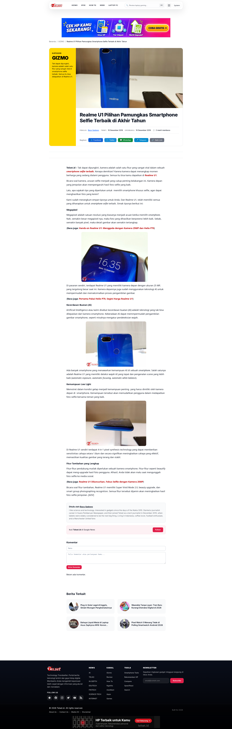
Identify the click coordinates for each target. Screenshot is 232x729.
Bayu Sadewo (93, 130)
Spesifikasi (128, 686)
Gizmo (109, 673)
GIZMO (75, 5)
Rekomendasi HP (131, 677)
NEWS (102, 5)
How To (110, 681)
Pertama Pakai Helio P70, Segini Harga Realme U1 (106, 298)
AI (90, 673)
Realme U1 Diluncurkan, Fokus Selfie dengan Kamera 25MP (111, 481)
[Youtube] (74, 697)
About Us (53, 712)
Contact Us (63, 712)
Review (109, 677)
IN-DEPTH (93, 681)
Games (109, 698)
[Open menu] (169, 5)
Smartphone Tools (131, 673)
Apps (109, 694)
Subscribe (177, 681)
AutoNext (110, 690)
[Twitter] (68, 697)
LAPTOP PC (113, 5)
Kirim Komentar (74, 567)
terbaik (80, 171)
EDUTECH (93, 686)
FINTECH (92, 690)
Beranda (52, 41)
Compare (128, 681)
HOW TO (92, 5)
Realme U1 (151, 175)
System (177, 5)
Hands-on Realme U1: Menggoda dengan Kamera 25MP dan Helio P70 (116, 228)
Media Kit (75, 712)
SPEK (83, 5)
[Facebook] (55, 697)
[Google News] (49, 697)
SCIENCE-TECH (95, 694)
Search (127, 690)
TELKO (91, 677)
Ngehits (110, 686)
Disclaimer (86, 712)
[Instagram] (62, 697)
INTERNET (93, 698)
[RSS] (81, 697)
